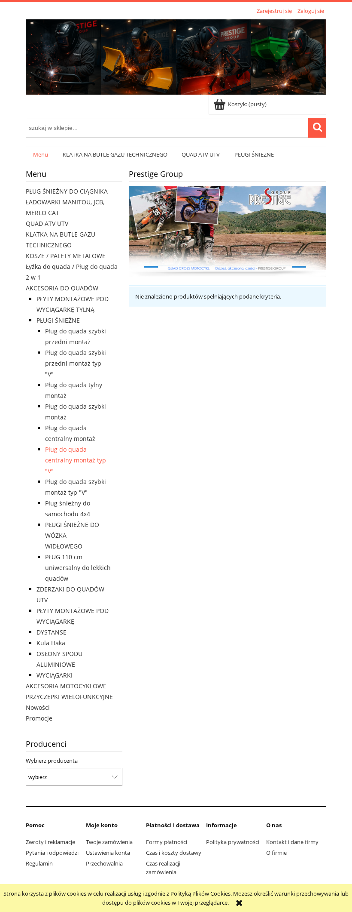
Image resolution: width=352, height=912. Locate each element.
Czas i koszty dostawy (173, 853)
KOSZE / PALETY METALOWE (66, 256)
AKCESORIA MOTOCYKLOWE (66, 686)
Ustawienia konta (108, 853)
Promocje (39, 718)
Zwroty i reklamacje (50, 842)
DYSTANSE (51, 632)
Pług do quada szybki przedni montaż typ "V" (75, 363)
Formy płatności (166, 842)
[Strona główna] (176, 55)
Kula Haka (50, 643)
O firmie (276, 853)
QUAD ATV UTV (47, 223)
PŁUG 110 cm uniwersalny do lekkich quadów (78, 567)
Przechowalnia (104, 863)
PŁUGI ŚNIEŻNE (58, 320)
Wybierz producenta (52, 761)
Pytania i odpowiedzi (52, 853)
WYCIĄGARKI (54, 675)
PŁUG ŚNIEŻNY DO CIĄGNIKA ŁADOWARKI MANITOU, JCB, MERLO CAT (67, 202)
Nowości (38, 707)
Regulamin (39, 863)
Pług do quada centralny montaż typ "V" (75, 460)
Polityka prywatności (232, 842)
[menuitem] (40, 154)
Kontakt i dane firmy (292, 842)
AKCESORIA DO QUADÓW (62, 288)
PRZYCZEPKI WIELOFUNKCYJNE (69, 697)
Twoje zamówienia (109, 842)
